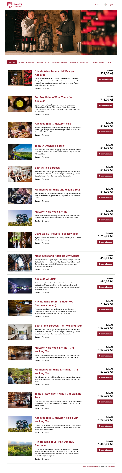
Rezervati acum (105, 79)
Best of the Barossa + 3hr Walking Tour (58, 325)
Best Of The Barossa (47, 167)
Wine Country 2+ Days (26, 62)
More (110, 62)
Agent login (111, 466)
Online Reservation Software (90, 466)
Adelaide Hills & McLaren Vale (53, 123)
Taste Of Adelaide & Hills (50, 145)
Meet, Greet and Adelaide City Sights (57, 255)
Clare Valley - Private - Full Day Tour (56, 233)
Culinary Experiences (59, 62)
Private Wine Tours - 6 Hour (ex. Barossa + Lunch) (54, 303)
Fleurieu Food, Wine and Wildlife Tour (57, 189)
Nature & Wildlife (43, 62)
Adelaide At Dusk (45, 279)
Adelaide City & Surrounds (79, 62)
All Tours (12, 62)
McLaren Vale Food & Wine (51, 211)
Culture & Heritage (98, 62)
